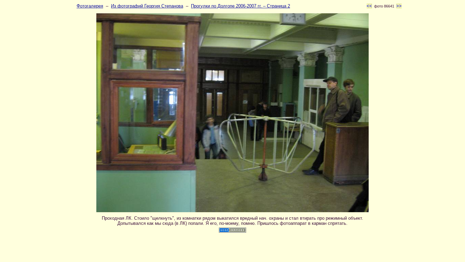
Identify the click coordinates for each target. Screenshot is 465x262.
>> (399, 6)
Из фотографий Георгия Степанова (147, 6)
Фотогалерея (90, 6)
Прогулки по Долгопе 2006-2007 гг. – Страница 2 (240, 6)
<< (369, 6)
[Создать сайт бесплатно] (232, 231)
